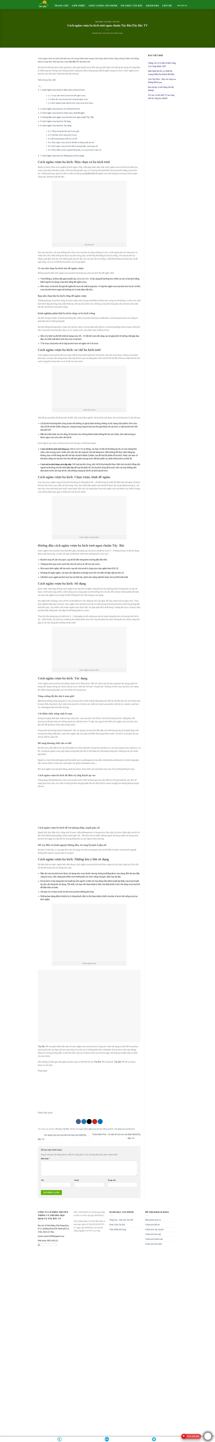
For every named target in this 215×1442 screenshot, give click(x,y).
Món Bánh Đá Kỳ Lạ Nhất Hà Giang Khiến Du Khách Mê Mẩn (161, 72)
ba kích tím (90, 173)
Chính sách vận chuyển (154, 1229)
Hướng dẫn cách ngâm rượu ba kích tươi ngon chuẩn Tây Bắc (68, 117)
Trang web (112, 1180)
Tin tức (116, 22)
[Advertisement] (89, 808)
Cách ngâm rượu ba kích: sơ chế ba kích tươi (61, 109)
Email (76, 1180)
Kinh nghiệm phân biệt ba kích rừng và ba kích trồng (72, 103)
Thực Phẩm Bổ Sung (117, 1229)
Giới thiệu (78, 5)
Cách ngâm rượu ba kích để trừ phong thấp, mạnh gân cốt (75, 146)
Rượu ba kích (108, 1129)
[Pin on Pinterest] (94, 1121)
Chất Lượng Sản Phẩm (103, 5)
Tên (42, 1180)
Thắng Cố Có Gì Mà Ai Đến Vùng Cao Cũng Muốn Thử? (162, 64)
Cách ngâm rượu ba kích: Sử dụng (56, 121)
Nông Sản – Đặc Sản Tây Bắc (121, 1220)
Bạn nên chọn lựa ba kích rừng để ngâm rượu (70, 99)
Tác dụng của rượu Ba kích (124, 1129)
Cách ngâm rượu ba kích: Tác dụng (56, 125)
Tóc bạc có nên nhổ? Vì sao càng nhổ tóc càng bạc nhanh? (161, 96)
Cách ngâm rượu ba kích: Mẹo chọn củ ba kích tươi (63, 90)
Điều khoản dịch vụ (153, 1220)
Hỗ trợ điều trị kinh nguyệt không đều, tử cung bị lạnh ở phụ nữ (76, 150)
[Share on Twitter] (83, 1121)
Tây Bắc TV (74, 62)
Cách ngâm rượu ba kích (93, 1129)
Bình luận (45, 1159)
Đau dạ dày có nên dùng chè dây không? (161, 88)
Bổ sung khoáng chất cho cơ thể (64, 139)
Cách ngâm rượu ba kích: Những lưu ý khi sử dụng (63, 156)
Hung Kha (118, 33)
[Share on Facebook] (78, 1121)
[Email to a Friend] (89, 1121)
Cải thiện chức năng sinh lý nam (64, 135)
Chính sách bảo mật (153, 1234)
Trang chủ (61, 5)
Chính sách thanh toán (154, 1239)
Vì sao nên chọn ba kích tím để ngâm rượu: (69, 96)
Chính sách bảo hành (153, 1244)
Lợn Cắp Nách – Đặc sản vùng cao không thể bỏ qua (162, 80)
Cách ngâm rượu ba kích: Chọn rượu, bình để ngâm (63, 113)
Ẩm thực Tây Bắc (103, 22)
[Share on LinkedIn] (100, 1121)
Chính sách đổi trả (152, 1225)
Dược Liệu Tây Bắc (117, 1225)
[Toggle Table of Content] (40, 87)
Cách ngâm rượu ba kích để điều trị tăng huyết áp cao (73, 142)
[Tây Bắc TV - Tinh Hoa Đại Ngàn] (44, 4)
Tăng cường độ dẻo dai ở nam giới (65, 131)
